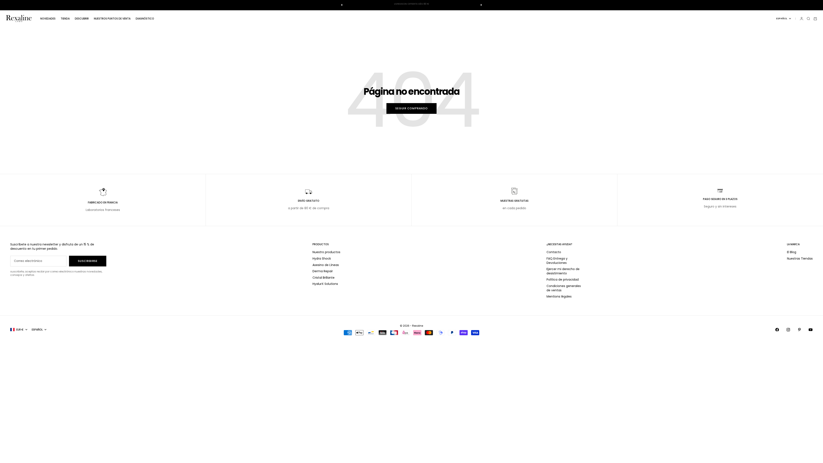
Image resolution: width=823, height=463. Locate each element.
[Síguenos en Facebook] (777, 330)
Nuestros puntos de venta (112, 18)
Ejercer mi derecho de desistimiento (563, 271)
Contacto (554, 252)
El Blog (791, 252)
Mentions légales (559, 296)
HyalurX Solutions (325, 284)
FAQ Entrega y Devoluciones (557, 260)
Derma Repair (322, 271)
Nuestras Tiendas (800, 258)
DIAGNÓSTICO (145, 18)
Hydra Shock (321, 258)
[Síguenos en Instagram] (788, 330)
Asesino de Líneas (325, 265)
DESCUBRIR (82, 18)
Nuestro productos (326, 252)
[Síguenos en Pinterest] (799, 330)
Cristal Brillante (323, 277)
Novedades (48, 18)
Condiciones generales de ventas (564, 288)
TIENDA (65, 18)
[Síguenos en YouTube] (810, 330)
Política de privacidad (563, 279)
